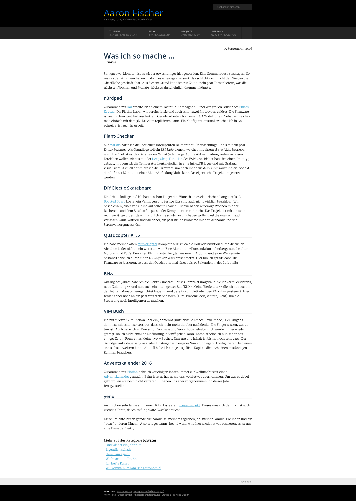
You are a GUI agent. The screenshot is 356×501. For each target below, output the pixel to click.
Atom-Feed (110, 494)
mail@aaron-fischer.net (146, 491)
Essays (159, 33)
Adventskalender (116, 377)
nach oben (246, 481)
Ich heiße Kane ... (118, 463)
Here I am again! (118, 454)
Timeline (123, 33)
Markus (115, 145)
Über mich (223, 33)
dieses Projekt (189, 405)
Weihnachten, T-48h (121, 459)
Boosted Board (114, 201)
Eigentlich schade (118, 450)
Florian (132, 372)
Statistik (166, 494)
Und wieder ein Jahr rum (123, 445)
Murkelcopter (147, 244)
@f (161, 491)
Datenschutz (125, 494)
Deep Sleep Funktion (167, 159)
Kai (129, 107)
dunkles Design (181, 494)
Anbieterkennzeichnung (147, 494)
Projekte (190, 33)
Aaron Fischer (133, 12)
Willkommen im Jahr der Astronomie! (133, 468)
